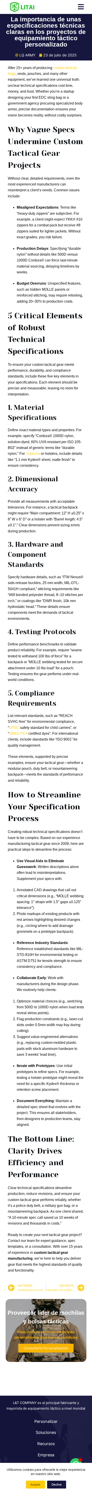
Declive (57, 1484)
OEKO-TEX (18, 733)
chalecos (33, 453)
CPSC (14, 728)
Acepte (35, 1484)
